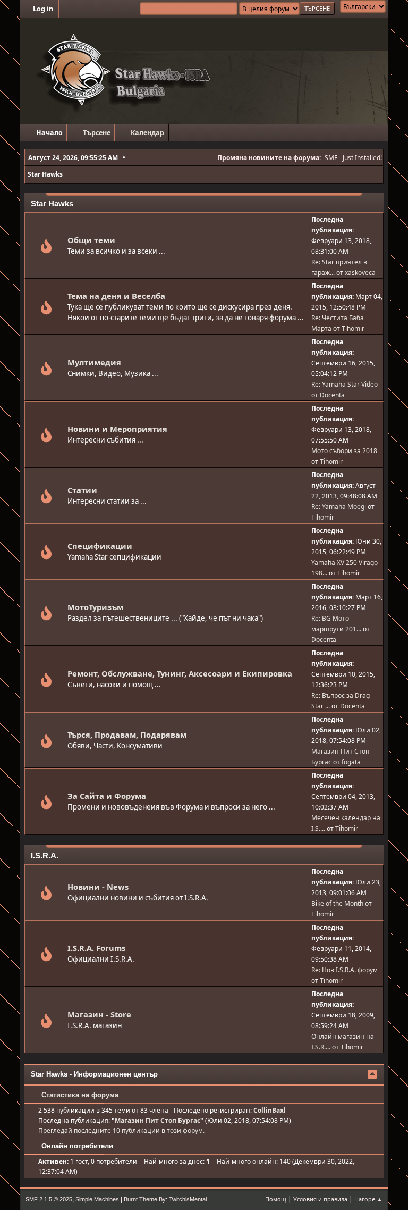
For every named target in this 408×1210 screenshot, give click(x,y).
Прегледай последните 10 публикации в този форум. (121, 1130)
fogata (351, 761)
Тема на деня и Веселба (116, 295)
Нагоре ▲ (368, 1199)
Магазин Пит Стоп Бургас (157, 1120)
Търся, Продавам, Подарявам (126, 734)
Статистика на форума (78, 1095)
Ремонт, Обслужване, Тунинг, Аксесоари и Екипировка (179, 673)
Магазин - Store (99, 1014)
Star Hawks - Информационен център (94, 1074)
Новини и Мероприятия (117, 428)
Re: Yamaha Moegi (338, 506)
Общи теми (91, 240)
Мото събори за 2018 (344, 450)
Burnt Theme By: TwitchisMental (165, 1199)
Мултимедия (94, 362)
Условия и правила (320, 1199)
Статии (82, 490)
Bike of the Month (337, 903)
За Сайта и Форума (106, 795)
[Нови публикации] (46, 249)
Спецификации (99, 545)
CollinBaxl (269, 1110)
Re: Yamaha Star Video (344, 384)
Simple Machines (97, 1199)
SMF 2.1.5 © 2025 (49, 1199)
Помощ (275, 1199)
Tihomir (353, 328)
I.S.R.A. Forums (96, 947)
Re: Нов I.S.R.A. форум (344, 969)
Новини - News (98, 886)
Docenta (332, 394)
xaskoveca (360, 272)
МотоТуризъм (95, 607)
